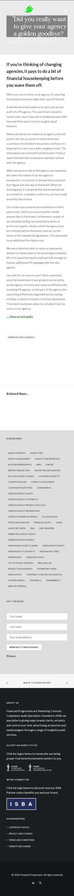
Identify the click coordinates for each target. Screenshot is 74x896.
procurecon (44, 563)
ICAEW (59, 522)
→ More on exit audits (19, 316)
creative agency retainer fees (24, 511)
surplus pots (15, 574)
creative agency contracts (23, 499)
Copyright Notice (19, 827)
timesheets (35, 580)
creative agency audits (20, 493)
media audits (15, 557)
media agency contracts (21, 551)
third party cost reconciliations (44, 574)
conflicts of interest (42, 482)
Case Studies (50, 41)
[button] (65, 11)
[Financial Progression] (19, 11)
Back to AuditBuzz (37, 682)
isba (32, 528)
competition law (17, 482)
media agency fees (49, 551)
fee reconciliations (18, 522)
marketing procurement (21, 337)
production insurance (20, 569)
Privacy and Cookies (21, 833)
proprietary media (46, 569)
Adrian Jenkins (14, 44)
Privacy (11, 656)
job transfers (46, 528)
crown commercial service (23, 516)
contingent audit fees (20, 488)
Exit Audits (35, 41)
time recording (16, 580)
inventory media (17, 528)
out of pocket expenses (20, 563)
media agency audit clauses (23, 545)
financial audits (42, 522)
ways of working (17, 586)
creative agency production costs (27, 505)
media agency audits (53, 545)
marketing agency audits (21, 534)
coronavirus (44, 488)
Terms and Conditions (21, 840)
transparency (53, 580)
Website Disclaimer (20, 846)
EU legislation (49, 516)
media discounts (35, 557)
